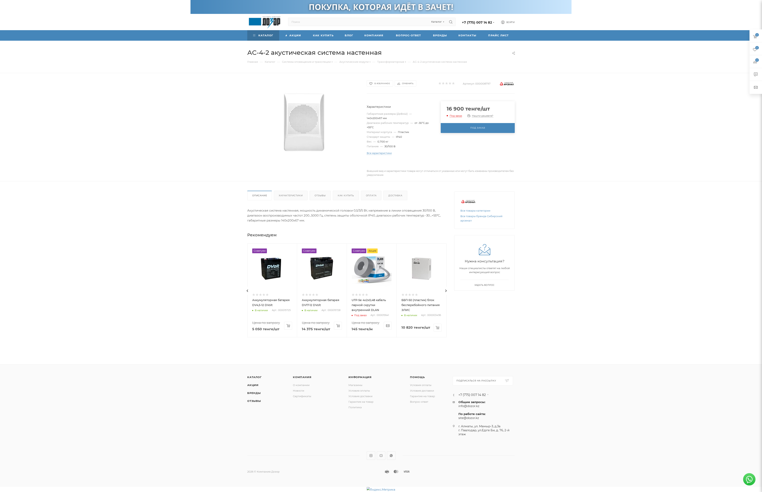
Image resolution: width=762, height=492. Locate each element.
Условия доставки (360, 396)
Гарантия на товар (360, 401)
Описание (259, 195)
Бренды (254, 393)
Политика (355, 407)
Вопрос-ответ (419, 401)
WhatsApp (391, 455)
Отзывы (320, 195)
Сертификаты (302, 396)
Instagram (371, 455)
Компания (302, 377)
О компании (301, 385)
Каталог (254, 377)
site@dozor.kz (468, 418)
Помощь (417, 377)
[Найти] (451, 22)
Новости (298, 390)
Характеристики (291, 195)
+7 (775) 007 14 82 (477, 22)
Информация (360, 377)
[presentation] (247, 291)
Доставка (395, 195)
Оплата (371, 195)
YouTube (381, 455)
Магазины (355, 385)
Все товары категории (475, 210)
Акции (253, 385)
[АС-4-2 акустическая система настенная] (303, 124)
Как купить (346, 195)
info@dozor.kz (468, 406)
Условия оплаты (359, 390)
